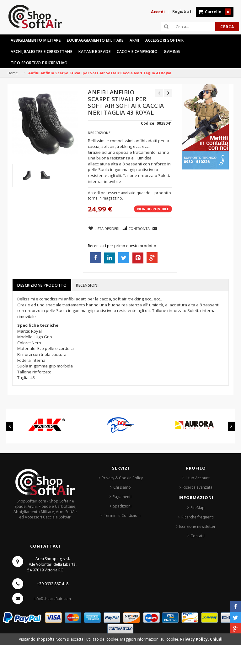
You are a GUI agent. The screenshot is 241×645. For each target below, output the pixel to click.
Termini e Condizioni (122, 515)
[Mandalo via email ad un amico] (155, 228)
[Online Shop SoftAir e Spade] (39, 19)
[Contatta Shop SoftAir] (205, 126)
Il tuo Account (197, 478)
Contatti (197, 535)
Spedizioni (122, 506)
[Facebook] (235, 606)
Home (13, 72)
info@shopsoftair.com (52, 598)
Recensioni (87, 285)
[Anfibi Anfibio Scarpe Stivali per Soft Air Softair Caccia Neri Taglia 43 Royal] (27, 175)
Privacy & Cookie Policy (122, 478)
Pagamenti (122, 496)
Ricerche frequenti (197, 517)
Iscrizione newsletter (197, 526)
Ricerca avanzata (197, 487)
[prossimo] (168, 93)
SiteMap (197, 507)
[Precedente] (159, 93)
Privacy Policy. (195, 639)
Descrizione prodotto (42, 285)
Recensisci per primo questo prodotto (122, 245)
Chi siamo (122, 487)
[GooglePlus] (235, 628)
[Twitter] (235, 617)
